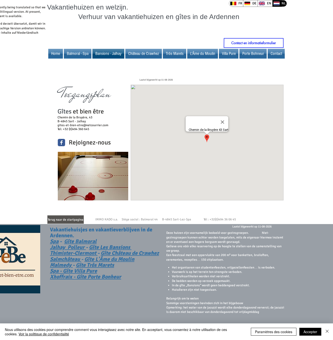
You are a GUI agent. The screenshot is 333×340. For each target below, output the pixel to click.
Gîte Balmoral (80, 241)
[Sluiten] (327, 331)
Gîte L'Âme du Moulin (109, 259)
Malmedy (61, 265)
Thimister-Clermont (74, 253)
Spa (54, 241)
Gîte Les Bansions (110, 247)
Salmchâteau (65, 259)
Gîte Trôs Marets (95, 265)
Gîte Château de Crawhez (130, 253)
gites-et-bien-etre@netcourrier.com (83, 125)
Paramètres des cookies (273, 331)
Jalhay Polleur (68, 247)
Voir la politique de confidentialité (44, 333)
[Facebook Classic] (61, 142)
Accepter (310, 331)
